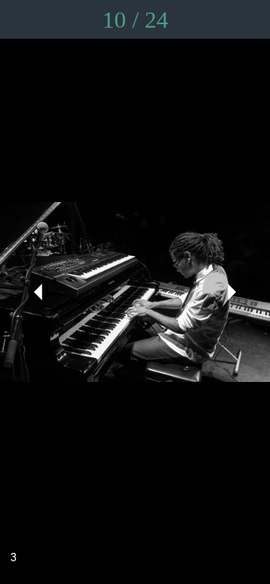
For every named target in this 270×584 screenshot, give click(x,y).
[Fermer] (19, 19)
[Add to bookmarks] (250, 19)
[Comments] (214, 19)
